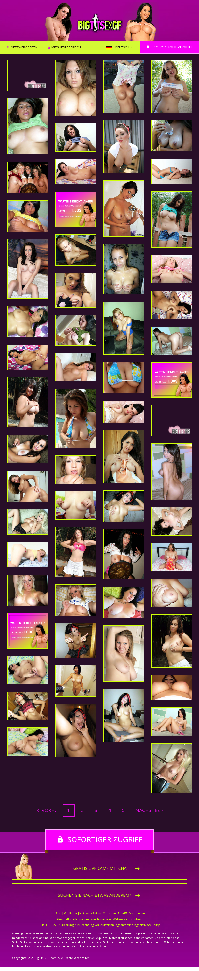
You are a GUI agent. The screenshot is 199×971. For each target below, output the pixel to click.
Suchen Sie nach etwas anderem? (94, 895)
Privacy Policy (150, 925)
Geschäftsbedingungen (73, 919)
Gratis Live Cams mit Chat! (101, 868)
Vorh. (48, 810)
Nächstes (147, 810)
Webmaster (121, 919)
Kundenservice (101, 919)
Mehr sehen (137, 913)
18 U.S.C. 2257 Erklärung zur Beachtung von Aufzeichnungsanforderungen (91, 925)
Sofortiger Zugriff (173, 47)
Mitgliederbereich (66, 47)
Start (58, 913)
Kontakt (136, 919)
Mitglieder (70, 913)
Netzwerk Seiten (24, 47)
